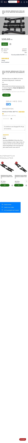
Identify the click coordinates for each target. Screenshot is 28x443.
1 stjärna (3, 118)
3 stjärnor (6, 118)
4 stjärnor (7, 118)
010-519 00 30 (6, 4)
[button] (2, 2)
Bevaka (5, 44)
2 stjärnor (4, 118)
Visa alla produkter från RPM (18, 54)
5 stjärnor (8, 118)
